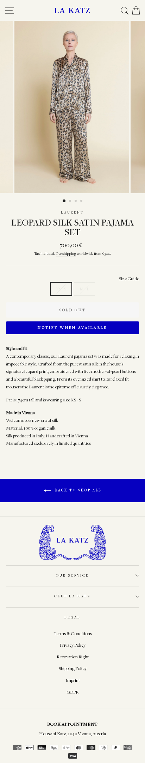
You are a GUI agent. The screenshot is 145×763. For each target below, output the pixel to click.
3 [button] (76, 201)
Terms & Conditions (72, 633)
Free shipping (66, 253)
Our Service (72, 575)
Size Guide (129, 279)
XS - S (61, 289)
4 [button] (82, 201)
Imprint (72, 680)
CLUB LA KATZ (72, 596)
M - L (84, 289)
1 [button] (64, 201)
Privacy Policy (73, 645)
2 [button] (70, 201)
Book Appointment (72, 724)
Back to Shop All (77, 490)
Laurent (72, 212)
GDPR (72, 692)
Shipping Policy (73, 668)
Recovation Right (73, 657)
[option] (72, 107)
